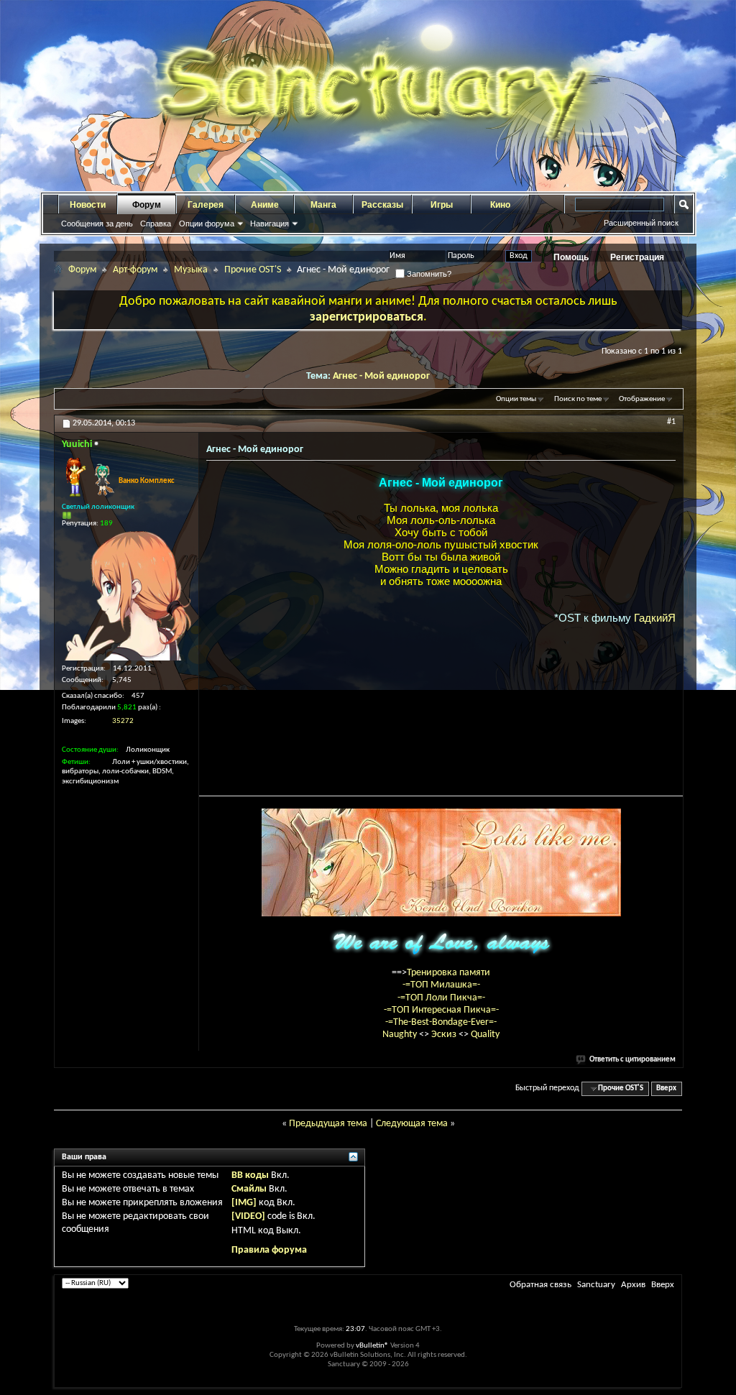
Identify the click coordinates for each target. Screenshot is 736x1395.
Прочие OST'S (252, 269)
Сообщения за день (97, 223)
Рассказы (382, 205)
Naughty (400, 1034)
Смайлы (249, 1189)
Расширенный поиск (641, 222)
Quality (485, 1034)
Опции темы (516, 399)
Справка (155, 223)
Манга (323, 205)
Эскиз (445, 1034)
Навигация (269, 223)
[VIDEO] (248, 1216)
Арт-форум (135, 269)
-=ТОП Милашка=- (441, 985)
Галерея (206, 205)
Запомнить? (428, 274)
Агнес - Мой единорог (381, 376)
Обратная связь (540, 1284)
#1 (671, 422)
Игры (442, 205)
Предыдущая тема (328, 1123)
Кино (500, 205)
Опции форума (206, 223)
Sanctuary (596, 1284)
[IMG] (244, 1202)
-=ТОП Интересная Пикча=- (441, 1010)
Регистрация (637, 257)
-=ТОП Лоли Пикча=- (441, 998)
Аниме (265, 205)
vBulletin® (372, 1346)
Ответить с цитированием (632, 1060)
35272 (123, 721)
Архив (633, 1284)
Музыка (191, 269)
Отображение (642, 399)
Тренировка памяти (448, 972)
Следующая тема (412, 1123)
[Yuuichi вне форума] (126, 595)
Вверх (666, 1088)
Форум (146, 205)
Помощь (571, 257)
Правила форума (269, 1250)
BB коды (250, 1175)
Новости (88, 205)
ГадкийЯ (655, 618)
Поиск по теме (578, 399)
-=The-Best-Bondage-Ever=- (441, 1022)
